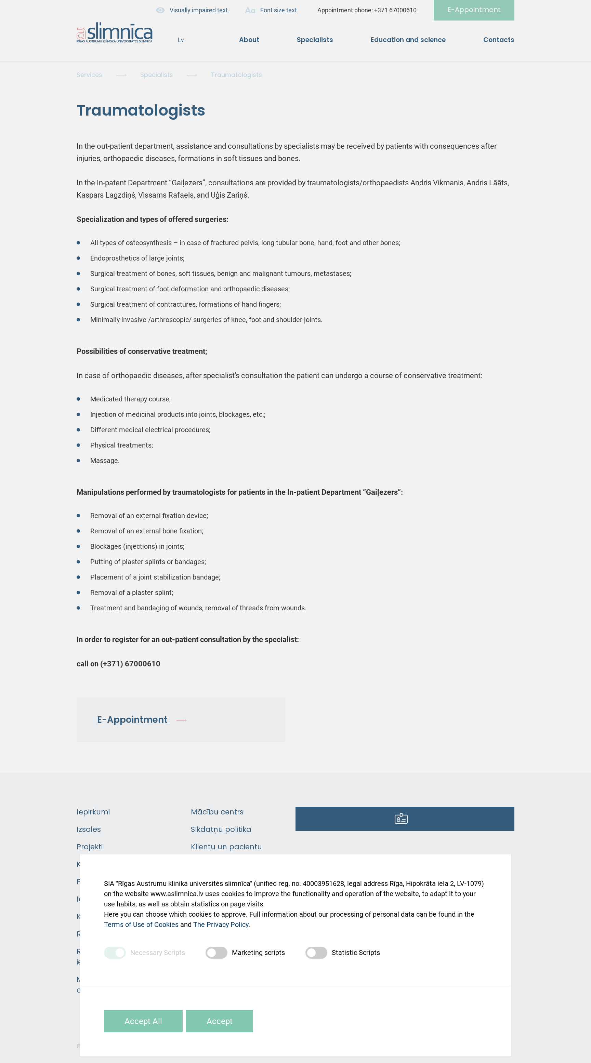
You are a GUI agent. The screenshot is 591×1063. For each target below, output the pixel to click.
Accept (220, 1021)
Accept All (143, 1021)
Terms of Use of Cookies (141, 924)
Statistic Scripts (356, 952)
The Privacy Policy (220, 924)
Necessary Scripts (157, 952)
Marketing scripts (258, 952)
